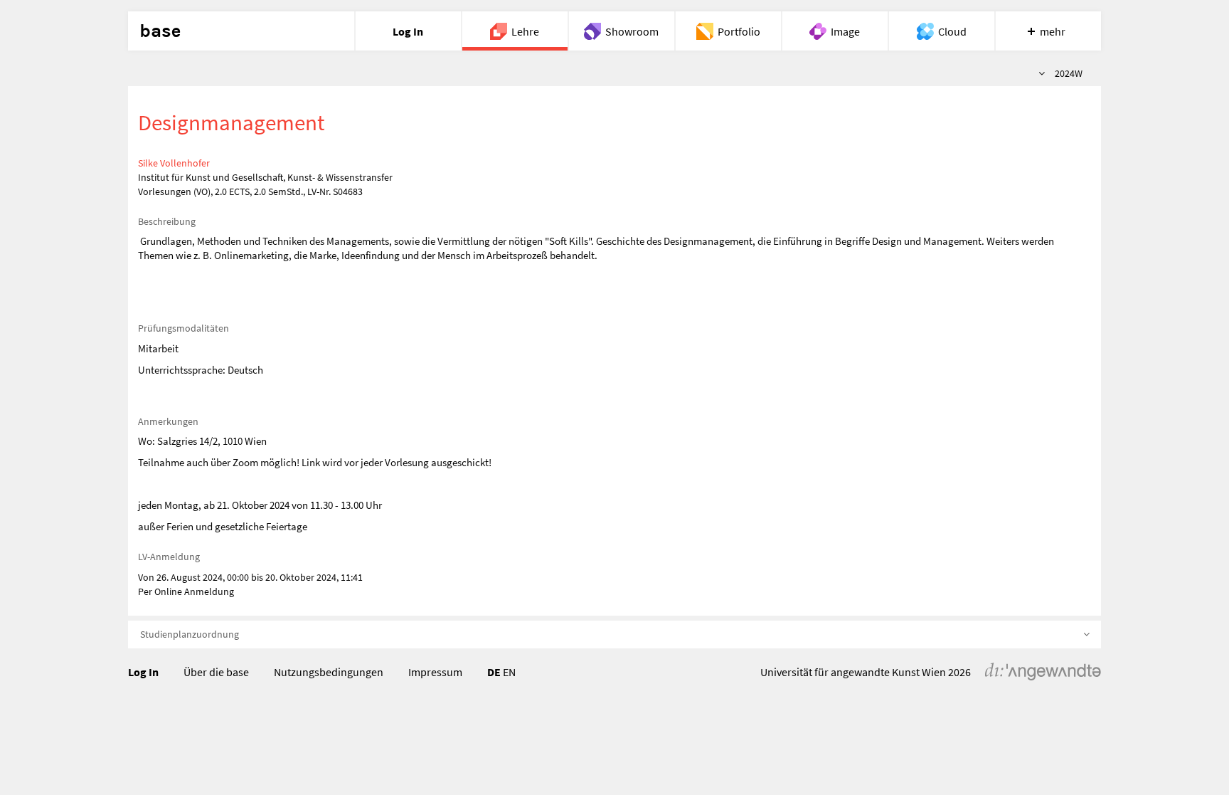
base (160, 31)
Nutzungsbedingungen (328, 672)
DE (494, 672)
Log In (143, 672)
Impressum (435, 672)
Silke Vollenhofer (174, 163)
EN (509, 672)
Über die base (216, 672)
